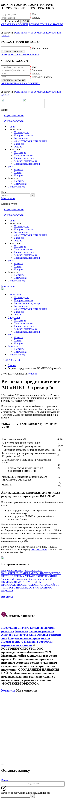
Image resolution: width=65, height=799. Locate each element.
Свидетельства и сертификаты (30, 309)
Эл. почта (37, 70)
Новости (18, 337)
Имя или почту (40, 48)
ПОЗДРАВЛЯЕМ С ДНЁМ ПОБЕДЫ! (21, 582)
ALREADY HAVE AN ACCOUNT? (20, 83)
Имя (34, 14)
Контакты (13, 346)
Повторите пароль (42, 77)
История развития (23, 300)
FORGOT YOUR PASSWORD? (46, 24)
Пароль (36, 17)
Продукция (14, 317)
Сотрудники (20, 351)
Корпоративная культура (27, 303)
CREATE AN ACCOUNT (14, 24)
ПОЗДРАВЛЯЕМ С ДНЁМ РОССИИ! (21, 570)
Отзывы (18, 314)
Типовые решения (24, 326)
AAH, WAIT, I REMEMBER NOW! (20, 54)
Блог (10, 334)
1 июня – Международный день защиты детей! (26, 579)
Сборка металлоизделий (27, 331)
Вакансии (19, 311)
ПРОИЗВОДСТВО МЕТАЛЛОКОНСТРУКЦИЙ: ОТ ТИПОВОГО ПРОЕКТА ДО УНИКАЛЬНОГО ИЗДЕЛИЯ (30, 587)
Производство (21, 297)
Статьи (17, 340)
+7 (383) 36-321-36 (14, 115)
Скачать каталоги (23, 323)
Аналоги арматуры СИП (27, 329)
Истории (18, 343)
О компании (14, 294)
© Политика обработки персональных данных (27, 643)
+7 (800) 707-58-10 (14, 121)
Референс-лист (22, 306)
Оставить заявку (16, 354)
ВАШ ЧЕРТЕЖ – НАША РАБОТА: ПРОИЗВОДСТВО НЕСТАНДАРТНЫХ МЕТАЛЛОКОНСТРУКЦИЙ (31, 575)
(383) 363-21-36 (39, 549)
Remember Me (12, 21)
